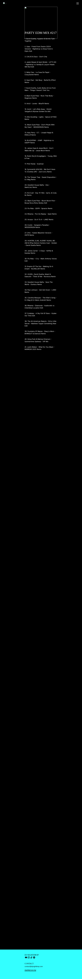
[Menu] (77, 3)
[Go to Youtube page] (26, 957)
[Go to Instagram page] (29, 957)
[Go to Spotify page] (34, 957)
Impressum (30, 970)
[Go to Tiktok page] (31, 957)
